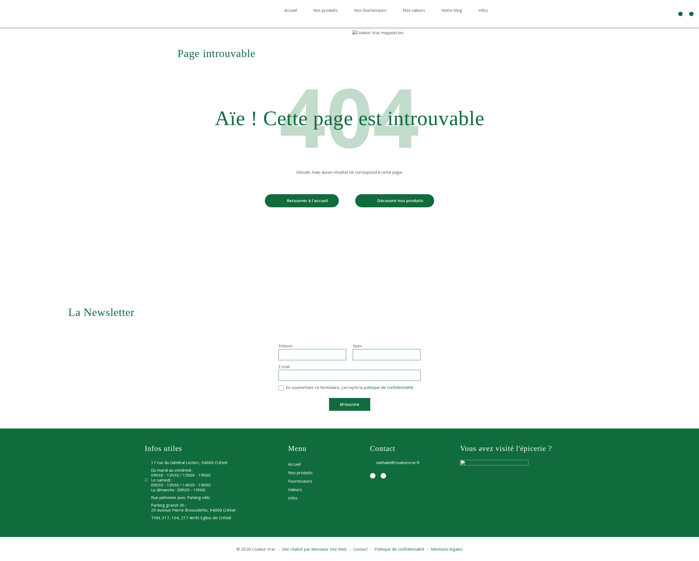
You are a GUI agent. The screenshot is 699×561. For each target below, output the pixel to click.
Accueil (290, 10)
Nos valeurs (414, 10)
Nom (357, 346)
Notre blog (452, 10)
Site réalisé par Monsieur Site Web (314, 549)
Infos (483, 10)
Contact (360, 549)
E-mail (284, 367)
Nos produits (325, 10)
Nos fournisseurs (370, 10)
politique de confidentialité (388, 387)
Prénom (286, 346)
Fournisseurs (300, 481)
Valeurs (295, 489)
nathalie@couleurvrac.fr (398, 462)
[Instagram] (691, 14)
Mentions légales (447, 549)
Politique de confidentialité (399, 549)
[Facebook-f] (680, 14)
